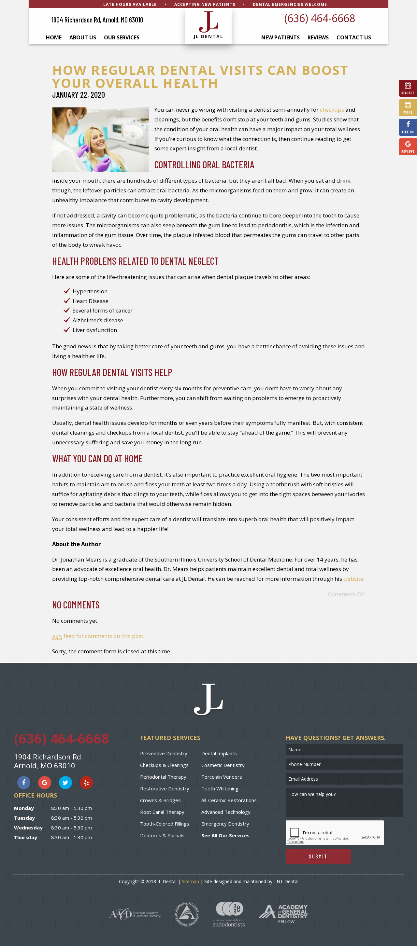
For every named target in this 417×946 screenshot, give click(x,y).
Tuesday (24, 817)
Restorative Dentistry (164, 788)
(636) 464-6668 (319, 18)
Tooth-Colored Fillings (164, 823)
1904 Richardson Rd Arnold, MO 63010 (47, 761)
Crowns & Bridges (160, 800)
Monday (24, 808)
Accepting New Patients (204, 4)
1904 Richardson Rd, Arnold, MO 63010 (97, 19)
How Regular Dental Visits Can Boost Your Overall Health (200, 76)
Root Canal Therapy (162, 812)
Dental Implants (219, 753)
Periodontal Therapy (163, 776)
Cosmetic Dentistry (223, 765)
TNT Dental (286, 881)
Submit (318, 856)
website (353, 578)
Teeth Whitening (219, 788)
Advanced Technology (226, 812)
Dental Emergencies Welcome (290, 4)
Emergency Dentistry (225, 823)
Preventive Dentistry (163, 753)
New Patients (280, 37)
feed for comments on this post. (98, 636)
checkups (332, 109)
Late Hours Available (130, 4)
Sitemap (190, 881)
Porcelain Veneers (221, 776)
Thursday (25, 837)
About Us (82, 37)
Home (54, 37)
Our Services (121, 37)
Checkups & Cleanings (164, 765)
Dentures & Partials (162, 835)
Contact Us (354, 37)
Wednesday (28, 827)
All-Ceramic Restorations (229, 800)
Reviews (318, 37)
